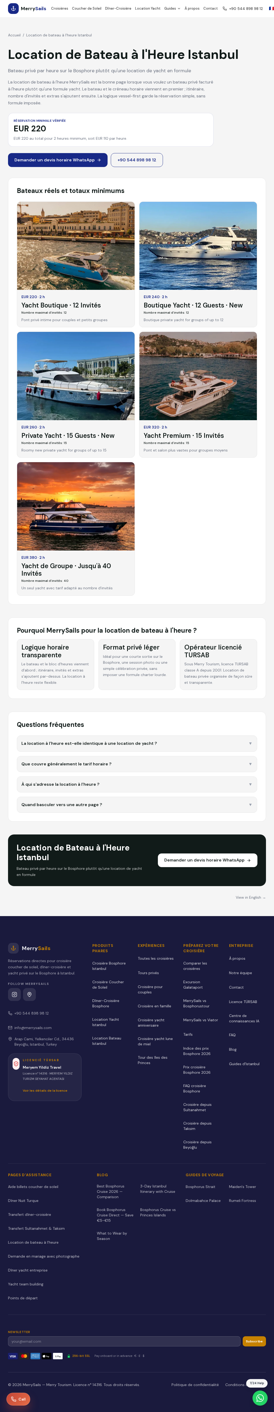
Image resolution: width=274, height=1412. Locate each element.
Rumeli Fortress (242, 1200)
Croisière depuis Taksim (197, 1126)
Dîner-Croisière (118, 8)
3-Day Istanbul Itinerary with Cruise (157, 1189)
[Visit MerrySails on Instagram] (14, 994)
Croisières (59, 8)
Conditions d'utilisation (245, 1384)
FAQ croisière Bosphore (194, 1088)
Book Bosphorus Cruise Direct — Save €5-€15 (115, 1215)
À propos (192, 8)
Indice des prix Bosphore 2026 (197, 1051)
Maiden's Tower (242, 1186)
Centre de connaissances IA (244, 1018)
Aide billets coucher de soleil (33, 1186)
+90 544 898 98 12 (246, 8)
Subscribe (254, 1341)
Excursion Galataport (193, 985)
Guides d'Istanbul (244, 1063)
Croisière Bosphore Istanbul (109, 966)
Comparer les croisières (195, 966)
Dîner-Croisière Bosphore (105, 1003)
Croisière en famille (154, 1006)
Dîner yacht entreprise (28, 1270)
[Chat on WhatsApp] (260, 1398)
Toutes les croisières (156, 958)
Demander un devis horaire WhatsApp (54, 160)
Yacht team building (25, 1284)
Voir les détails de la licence (45, 1090)
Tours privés (148, 972)
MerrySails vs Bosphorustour (196, 1003)
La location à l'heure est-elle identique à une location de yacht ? (137, 743)
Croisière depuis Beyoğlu (197, 1145)
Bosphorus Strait (200, 1186)
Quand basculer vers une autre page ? (137, 804)
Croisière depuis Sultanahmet (197, 1107)
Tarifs (188, 1034)
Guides (170, 8)
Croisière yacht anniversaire (151, 1023)
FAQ (232, 1035)
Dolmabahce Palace (203, 1200)
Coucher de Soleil (86, 8)
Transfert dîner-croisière (29, 1214)
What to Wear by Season (112, 1236)
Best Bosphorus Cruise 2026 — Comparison (110, 1191)
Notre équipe (240, 972)
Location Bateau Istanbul (106, 1041)
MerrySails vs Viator (200, 1020)
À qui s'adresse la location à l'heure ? (137, 784)
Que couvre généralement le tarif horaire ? (137, 764)
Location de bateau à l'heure (33, 1242)
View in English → (251, 897)
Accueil (14, 35)
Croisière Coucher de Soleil (108, 985)
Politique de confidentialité (195, 1384)
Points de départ (23, 1298)
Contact (210, 8)
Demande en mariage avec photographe (43, 1256)
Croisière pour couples (150, 989)
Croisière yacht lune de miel (155, 1041)
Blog (233, 1049)
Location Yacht (148, 8)
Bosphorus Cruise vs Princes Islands (158, 1212)
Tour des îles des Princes (153, 1060)
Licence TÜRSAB (243, 1001)
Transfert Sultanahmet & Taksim (36, 1228)
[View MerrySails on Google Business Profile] (29, 994)
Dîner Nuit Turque (23, 1200)
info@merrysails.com (33, 1027)
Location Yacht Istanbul (105, 1022)
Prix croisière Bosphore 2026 (197, 1070)
